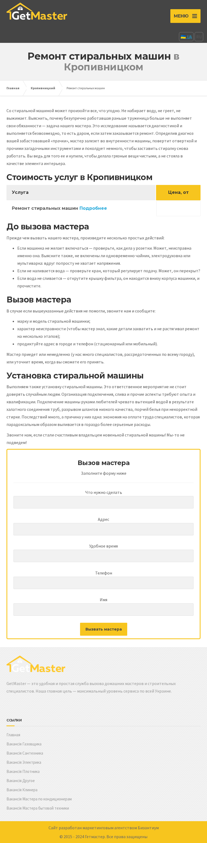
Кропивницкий (43, 88)
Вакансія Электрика (23, 762)
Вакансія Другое (20, 780)
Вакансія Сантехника (24, 753)
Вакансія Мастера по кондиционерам (39, 798)
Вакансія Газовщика (24, 743)
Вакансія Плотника (23, 771)
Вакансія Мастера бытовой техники (37, 808)
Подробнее (93, 208)
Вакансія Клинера (21, 789)
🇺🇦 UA (186, 36)
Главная (12, 88)
